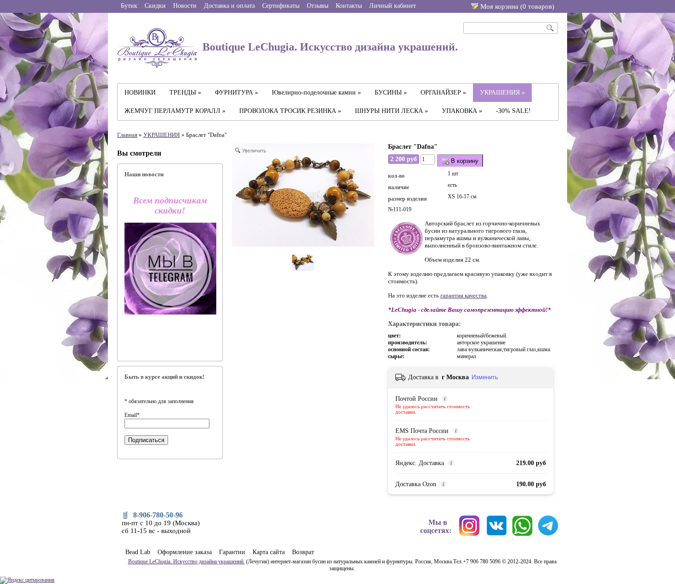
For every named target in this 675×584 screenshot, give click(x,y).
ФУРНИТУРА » (236, 92)
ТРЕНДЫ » (185, 92)
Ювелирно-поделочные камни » (316, 92)
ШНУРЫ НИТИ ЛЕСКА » (391, 110)
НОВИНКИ (140, 92)
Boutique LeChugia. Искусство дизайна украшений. (329, 47)
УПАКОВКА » (462, 110)
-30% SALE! (513, 110)
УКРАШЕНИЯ (161, 134)
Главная (127, 134)
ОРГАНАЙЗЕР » (443, 92)
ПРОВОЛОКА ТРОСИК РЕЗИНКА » (290, 110)
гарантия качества (463, 295)
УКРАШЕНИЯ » (502, 92)
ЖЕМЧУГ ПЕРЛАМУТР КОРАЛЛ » (174, 110)
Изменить (485, 377)
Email (132, 415)
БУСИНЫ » (391, 92)
